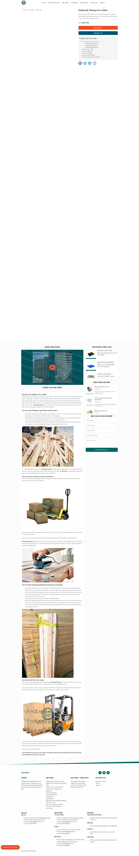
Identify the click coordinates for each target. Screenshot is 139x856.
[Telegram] (89, 63)
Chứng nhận (84, 2)
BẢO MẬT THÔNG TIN (77, 787)
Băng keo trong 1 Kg (101, 411)
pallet (32, 10)
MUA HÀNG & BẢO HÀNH (78, 781)
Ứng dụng (94, 2)
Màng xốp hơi (50, 798)
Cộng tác (98, 785)
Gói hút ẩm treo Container (53, 806)
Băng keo (49, 791)
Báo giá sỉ (97, 33)
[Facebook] (80, 63)
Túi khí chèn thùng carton (53, 789)
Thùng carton (50, 796)
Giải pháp (74, 2)
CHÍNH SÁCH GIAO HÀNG (78, 783)
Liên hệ (102, 2)
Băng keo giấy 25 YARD (102, 387)
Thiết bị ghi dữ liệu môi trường (55, 781)
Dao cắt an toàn (50, 802)
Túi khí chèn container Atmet (54, 787)
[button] (52, 367)
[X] (85, 63)
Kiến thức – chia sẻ (100, 781)
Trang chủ (25, 10)
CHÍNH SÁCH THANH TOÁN (78, 785)
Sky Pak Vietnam (54, 2)
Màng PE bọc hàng (51, 795)
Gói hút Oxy (49, 808)
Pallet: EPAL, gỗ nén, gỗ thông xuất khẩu (56, 784)
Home (44, 2)
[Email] (94, 63)
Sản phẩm (65, 2)
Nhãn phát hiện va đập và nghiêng (56, 800)
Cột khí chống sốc (51, 793)
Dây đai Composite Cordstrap (54, 804)
